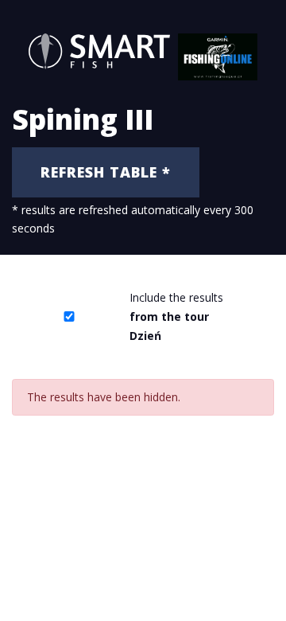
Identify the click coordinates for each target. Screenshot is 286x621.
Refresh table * (106, 172)
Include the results (176, 316)
